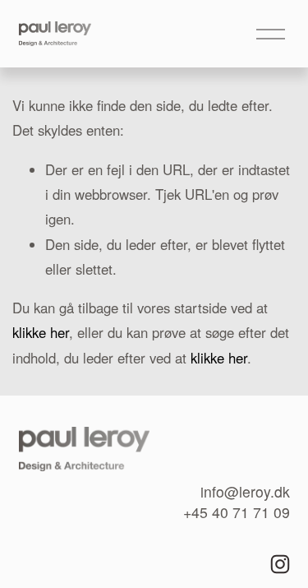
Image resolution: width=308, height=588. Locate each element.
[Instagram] (280, 564)
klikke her (40, 332)
